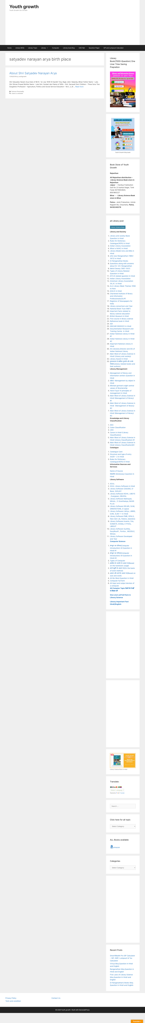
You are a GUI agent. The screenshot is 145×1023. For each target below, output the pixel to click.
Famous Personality (17, 91)
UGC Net (82, 48)
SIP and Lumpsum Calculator (114, 48)
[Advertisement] (72, 30)
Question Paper (94, 48)
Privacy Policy (10, 998)
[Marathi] (117, 787)
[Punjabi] (119, 787)
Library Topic (32, 48)
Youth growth (24, 6)
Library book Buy (69, 48)
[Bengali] (111, 787)
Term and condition (13, 1001)
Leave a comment (17, 93)
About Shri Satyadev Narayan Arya (33, 73)
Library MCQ (19, 48)
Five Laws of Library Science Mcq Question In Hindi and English (121, 977)
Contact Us (55, 998)
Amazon (116, 847)
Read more (79, 87)
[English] (113, 787)
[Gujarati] (115, 787)
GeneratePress (84, 1010)
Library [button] (43, 48)
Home (9, 48)
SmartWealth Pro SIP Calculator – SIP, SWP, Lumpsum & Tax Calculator (122, 958)
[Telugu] (121, 787)
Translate (122, 793)
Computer (55, 48)
